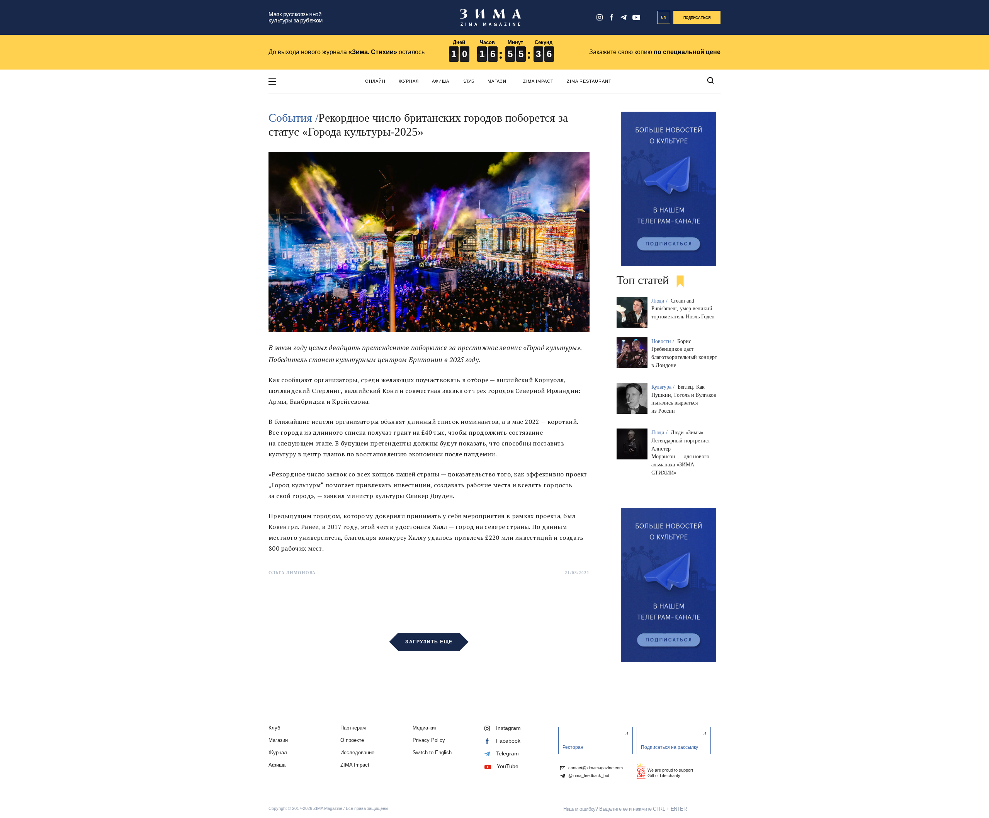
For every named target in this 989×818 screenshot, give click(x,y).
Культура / (663, 387)
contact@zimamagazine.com (595, 768)
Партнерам (353, 728)
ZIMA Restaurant (589, 81)
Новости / (663, 341)
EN (664, 17)
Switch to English (432, 752)
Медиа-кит (425, 728)
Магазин (499, 81)
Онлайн (375, 81)
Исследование (357, 752)
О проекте (352, 740)
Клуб (468, 81)
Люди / (660, 301)
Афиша (440, 81)
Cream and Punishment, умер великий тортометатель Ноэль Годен (683, 309)
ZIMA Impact (538, 81)
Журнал (409, 81)
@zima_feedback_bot (588, 776)
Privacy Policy (429, 740)
